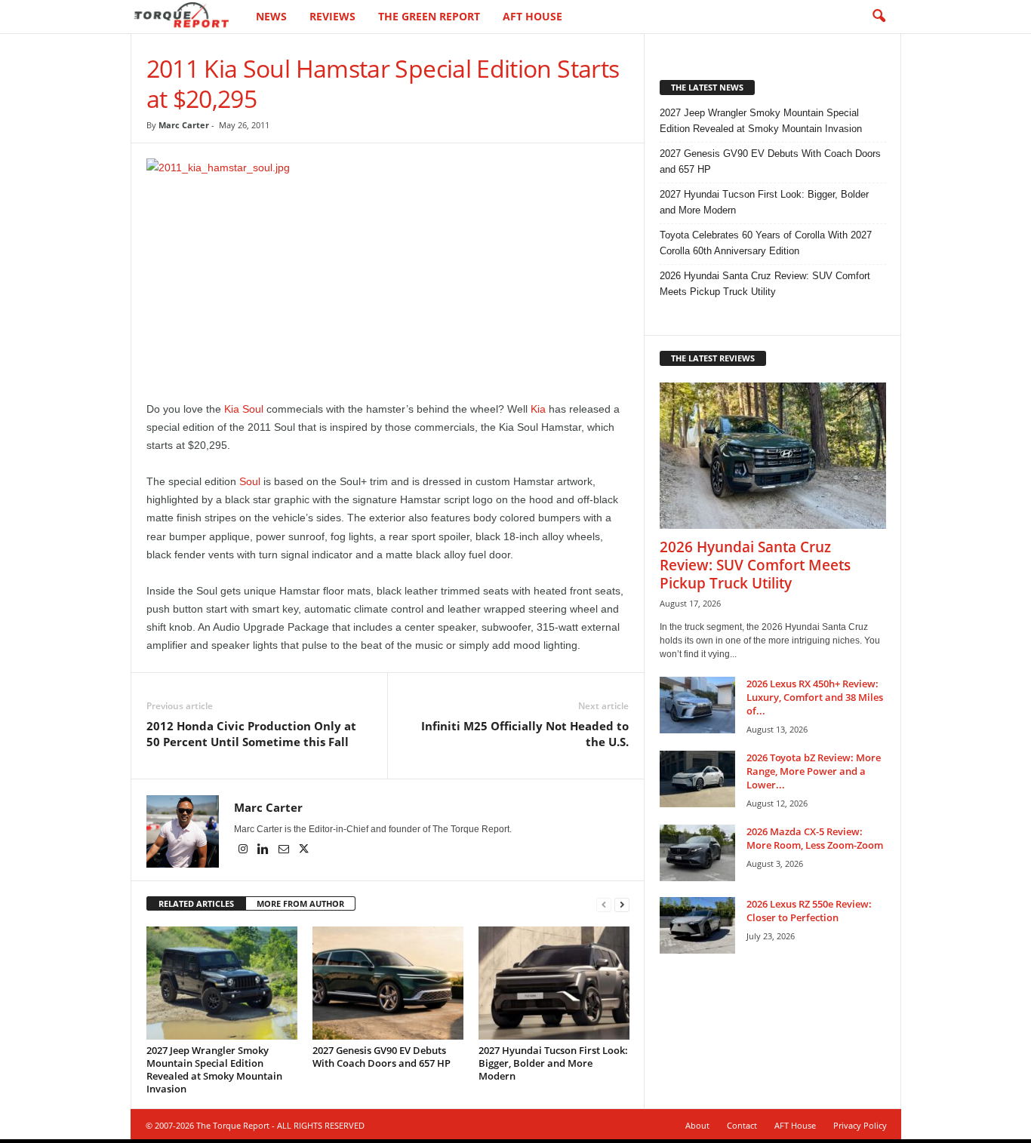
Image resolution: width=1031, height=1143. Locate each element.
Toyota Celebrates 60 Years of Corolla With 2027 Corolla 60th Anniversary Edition (766, 243)
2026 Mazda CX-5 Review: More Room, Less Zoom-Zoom (814, 838)
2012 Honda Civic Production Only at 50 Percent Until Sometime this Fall (251, 733)
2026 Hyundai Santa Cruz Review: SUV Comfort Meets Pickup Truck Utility (765, 283)
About (697, 1125)
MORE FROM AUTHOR (300, 903)
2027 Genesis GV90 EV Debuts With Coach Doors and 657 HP (381, 1056)
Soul (249, 481)
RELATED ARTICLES (196, 903)
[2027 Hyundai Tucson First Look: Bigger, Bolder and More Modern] (554, 983)
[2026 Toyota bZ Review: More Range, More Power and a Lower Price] (697, 779)
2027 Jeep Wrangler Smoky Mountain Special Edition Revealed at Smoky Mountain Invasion (214, 1069)
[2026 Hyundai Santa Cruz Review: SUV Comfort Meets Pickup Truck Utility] (773, 456)
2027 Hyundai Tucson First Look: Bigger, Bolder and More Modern (553, 1063)
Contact (742, 1125)
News (271, 16)
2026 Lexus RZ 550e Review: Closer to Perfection (809, 910)
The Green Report (429, 16)
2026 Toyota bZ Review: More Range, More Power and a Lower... (813, 771)
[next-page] (621, 904)
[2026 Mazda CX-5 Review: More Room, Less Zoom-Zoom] (697, 853)
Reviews (332, 16)
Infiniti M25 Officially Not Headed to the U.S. (525, 733)
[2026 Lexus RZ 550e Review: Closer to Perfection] (697, 925)
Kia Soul (243, 409)
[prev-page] (603, 904)
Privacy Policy (860, 1125)
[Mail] (285, 850)
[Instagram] (244, 850)
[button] (878, 16)
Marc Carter (183, 125)
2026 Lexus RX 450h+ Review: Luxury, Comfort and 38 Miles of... (814, 697)
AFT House (532, 16)
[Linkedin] (264, 850)
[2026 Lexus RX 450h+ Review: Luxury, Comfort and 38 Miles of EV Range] (697, 705)
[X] (304, 850)
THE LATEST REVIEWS (713, 358)
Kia (538, 409)
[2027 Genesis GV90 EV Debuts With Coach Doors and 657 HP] (387, 983)
